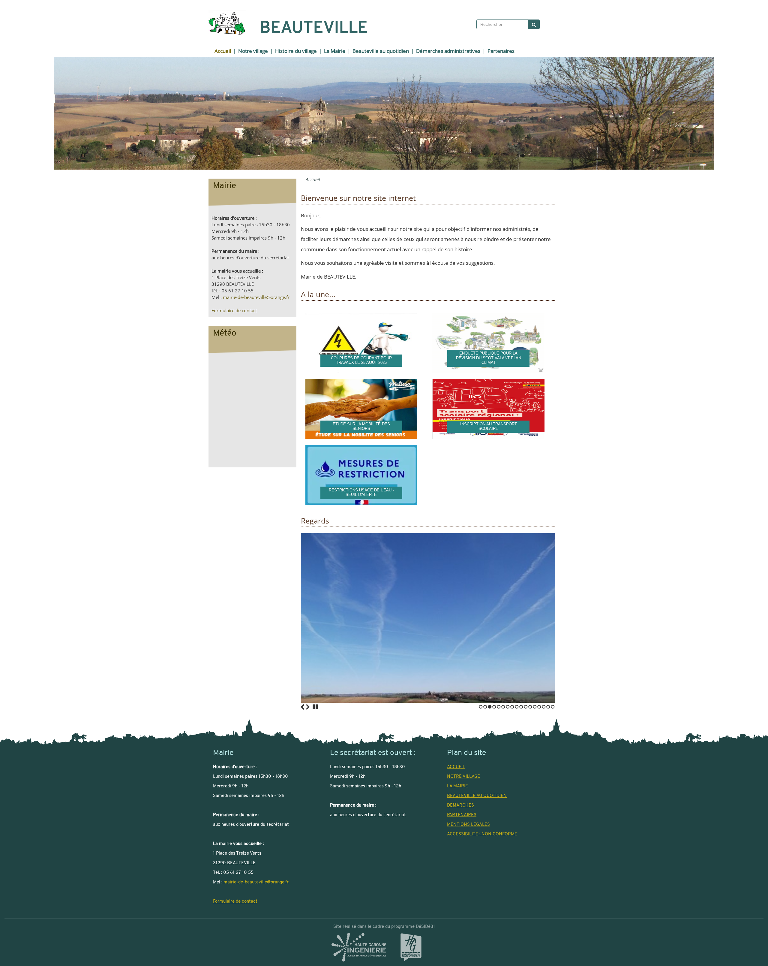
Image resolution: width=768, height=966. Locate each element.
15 (544, 707)
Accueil (222, 50)
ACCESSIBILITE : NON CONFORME (482, 834)
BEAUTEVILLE (314, 28)
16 (548, 707)
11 (526, 707)
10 (521, 707)
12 (530, 707)
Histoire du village (296, 50)
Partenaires (501, 50)
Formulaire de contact (234, 310)
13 (535, 707)
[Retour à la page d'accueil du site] (223, 22)
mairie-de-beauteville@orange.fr (256, 297)
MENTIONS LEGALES (468, 824)
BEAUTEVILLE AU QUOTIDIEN (477, 795)
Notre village (253, 50)
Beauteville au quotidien (380, 50)
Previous (302, 707)
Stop (315, 707)
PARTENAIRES (461, 815)
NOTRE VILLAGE (463, 776)
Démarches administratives (448, 50)
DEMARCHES (460, 805)
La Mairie (334, 50)
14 (539, 707)
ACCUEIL (456, 767)
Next (308, 707)
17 (553, 707)
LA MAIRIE (457, 786)
